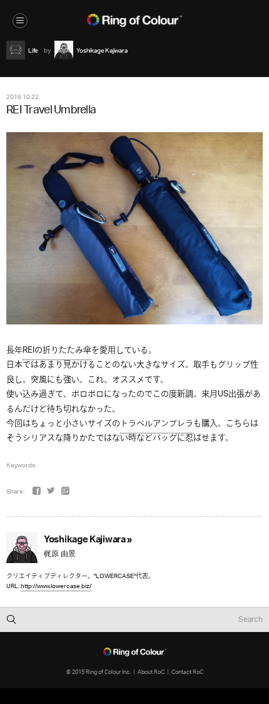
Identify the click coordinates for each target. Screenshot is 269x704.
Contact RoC (187, 672)
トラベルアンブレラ (156, 424)
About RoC (151, 672)
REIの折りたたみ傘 (57, 350)
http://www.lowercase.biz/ (56, 586)
